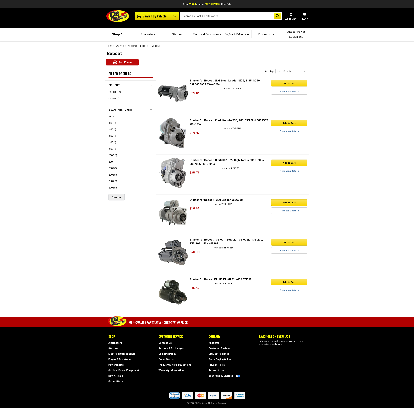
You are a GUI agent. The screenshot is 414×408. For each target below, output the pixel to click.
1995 (112, 122)
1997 (112, 135)
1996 (112, 129)
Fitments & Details (289, 91)
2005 (113, 187)
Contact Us (165, 342)
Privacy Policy (217, 364)
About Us (214, 342)
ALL (112, 116)
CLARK (114, 98)
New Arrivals (115, 375)
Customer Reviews (220, 348)
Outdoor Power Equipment (295, 34)
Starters (177, 34)
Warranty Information (171, 370)
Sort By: (269, 71)
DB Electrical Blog (219, 353)
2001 (112, 161)
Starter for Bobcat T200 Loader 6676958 (216, 199)
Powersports (266, 34)
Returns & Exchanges (171, 348)
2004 (113, 181)
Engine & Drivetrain (236, 34)
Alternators (148, 34)
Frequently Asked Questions (174, 364)
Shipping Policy (167, 353)
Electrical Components (207, 34)
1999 (112, 148)
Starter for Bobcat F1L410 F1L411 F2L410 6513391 (220, 279)
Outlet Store (115, 381)
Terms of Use (216, 370)
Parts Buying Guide (220, 359)
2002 (113, 168)
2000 (113, 155)
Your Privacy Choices (221, 375)
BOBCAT (115, 91)
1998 (112, 142)
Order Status (166, 359)
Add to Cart (289, 83)
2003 (113, 174)
